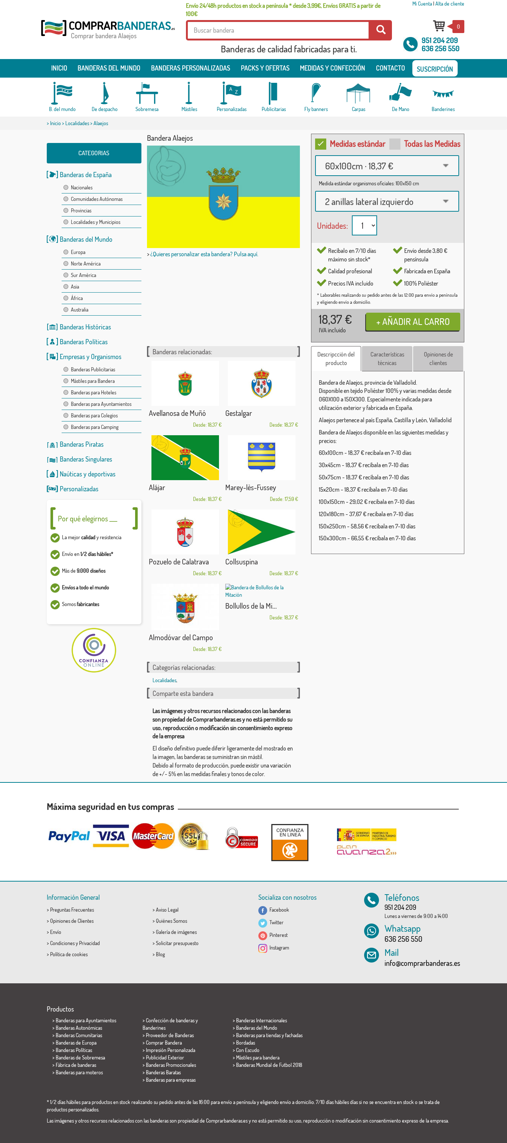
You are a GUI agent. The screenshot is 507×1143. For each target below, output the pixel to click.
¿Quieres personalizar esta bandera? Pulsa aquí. (204, 254)
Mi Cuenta (422, 3)
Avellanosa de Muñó (177, 413)
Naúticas (71, 474)
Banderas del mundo (109, 68)
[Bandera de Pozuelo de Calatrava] (185, 531)
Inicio (59, 68)
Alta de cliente (449, 3)
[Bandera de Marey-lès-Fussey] (261, 457)
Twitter (275, 922)
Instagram (278, 947)
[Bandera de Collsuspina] (261, 531)
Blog (160, 954)
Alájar (157, 487)
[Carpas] (358, 93)
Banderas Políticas (84, 342)
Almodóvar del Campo (181, 637)
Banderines (154, 1028)
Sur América (83, 275)
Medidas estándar (358, 143)
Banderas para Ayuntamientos (101, 404)
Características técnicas (387, 359)
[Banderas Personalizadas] (231, 93)
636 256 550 (440, 48)
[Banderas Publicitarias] (273, 93)
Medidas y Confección (332, 68)
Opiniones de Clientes (72, 921)
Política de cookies (69, 954)
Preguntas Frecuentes (72, 909)
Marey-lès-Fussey (250, 487)
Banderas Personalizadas (190, 68)
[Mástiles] (189, 93)
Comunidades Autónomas (96, 199)
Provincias (81, 210)
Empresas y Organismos (90, 356)
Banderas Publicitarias (93, 369)
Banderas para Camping (94, 427)
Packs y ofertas (265, 68)
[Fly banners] (316, 93)
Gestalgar (238, 413)
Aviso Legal (167, 909)
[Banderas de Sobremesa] (147, 93)
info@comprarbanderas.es (422, 963)
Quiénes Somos (171, 921)
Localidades (77, 123)
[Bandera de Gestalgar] (261, 383)
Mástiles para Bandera (93, 381)
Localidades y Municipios (95, 222)
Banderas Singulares (86, 459)
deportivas (101, 474)
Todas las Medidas (432, 143)
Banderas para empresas (171, 1080)
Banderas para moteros (79, 1072)
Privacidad (89, 943)
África (77, 298)
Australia (79, 309)
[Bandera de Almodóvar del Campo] (185, 607)
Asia (75, 286)
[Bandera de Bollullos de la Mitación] (261, 591)
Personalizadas (79, 489)
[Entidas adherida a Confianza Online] (289, 842)
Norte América (86, 263)
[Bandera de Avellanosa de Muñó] (185, 383)
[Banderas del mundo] (62, 93)
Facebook (278, 909)
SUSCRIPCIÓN (435, 69)
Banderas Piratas (82, 444)
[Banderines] (443, 93)
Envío (55, 932)
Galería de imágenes (176, 932)
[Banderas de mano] (400, 93)
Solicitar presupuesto (177, 943)
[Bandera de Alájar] (185, 457)
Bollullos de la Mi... (251, 605)
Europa (78, 252)
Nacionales (81, 187)
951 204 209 (440, 40)
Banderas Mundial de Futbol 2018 (269, 1065)
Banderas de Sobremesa (80, 1057)
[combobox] (387, 165)
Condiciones (62, 943)
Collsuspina (241, 561)
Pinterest (277, 935)
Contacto (390, 68)
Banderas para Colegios (94, 415)
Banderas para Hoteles (93, 392)
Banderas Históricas (85, 327)
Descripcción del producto (336, 359)
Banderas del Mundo (86, 239)
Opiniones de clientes (438, 359)
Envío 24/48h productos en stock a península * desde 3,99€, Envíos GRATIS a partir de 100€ (283, 9)
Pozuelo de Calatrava (179, 561)
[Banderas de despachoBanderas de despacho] (104, 93)
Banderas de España (86, 174)
